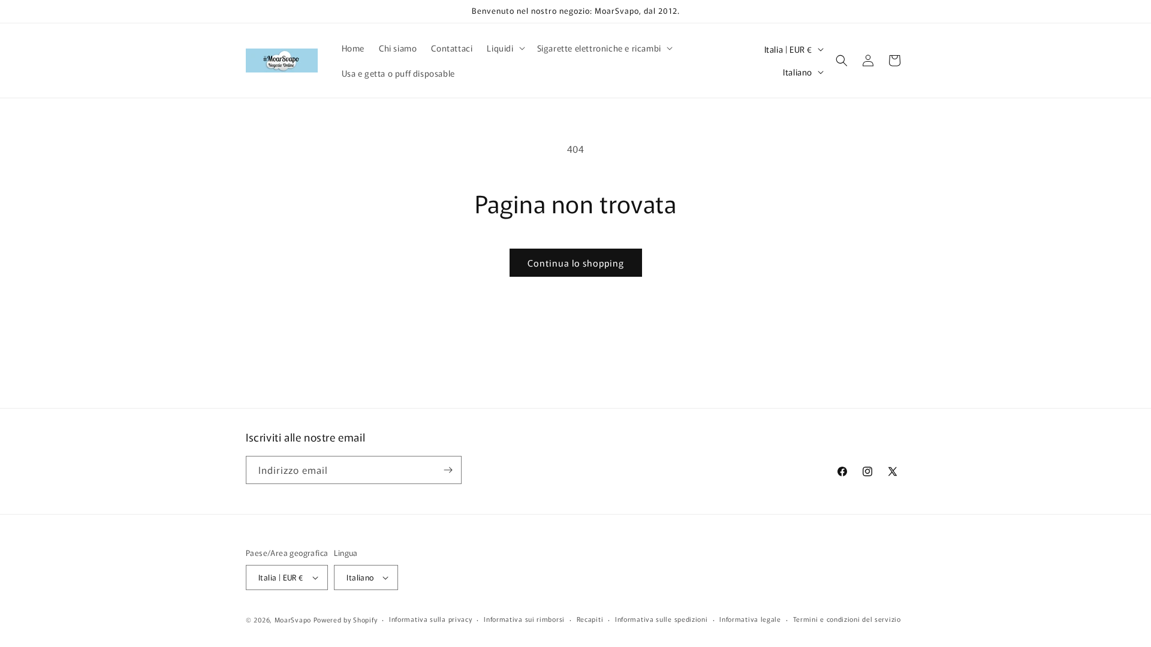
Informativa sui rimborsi (524, 619)
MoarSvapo (293, 619)
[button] (504, 48)
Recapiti (590, 619)
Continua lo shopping (576, 262)
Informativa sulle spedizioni (661, 619)
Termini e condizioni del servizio (847, 619)
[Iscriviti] (448, 470)
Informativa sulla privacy (430, 619)
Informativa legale (750, 619)
